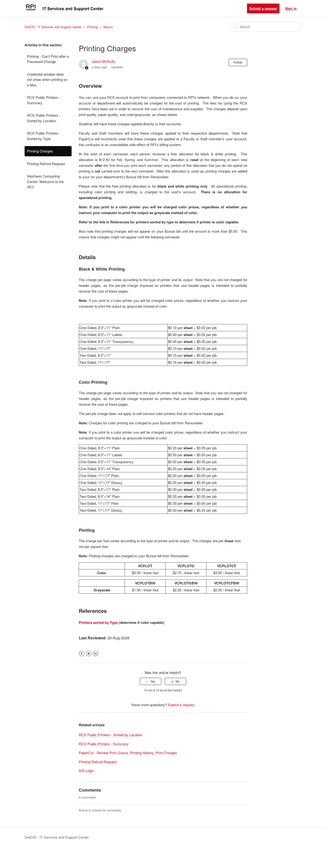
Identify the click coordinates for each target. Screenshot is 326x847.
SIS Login (86, 770)
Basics (108, 27)
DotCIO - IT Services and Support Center (53, 27)
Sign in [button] (291, 8)
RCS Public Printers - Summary (43, 100)
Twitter (89, 654)
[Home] (64, 10)
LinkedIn (96, 654)
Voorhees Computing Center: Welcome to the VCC (45, 181)
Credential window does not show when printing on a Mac (47, 79)
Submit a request (263, 8)
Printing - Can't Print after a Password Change (48, 59)
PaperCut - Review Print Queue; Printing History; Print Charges (128, 752)
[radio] (150, 681)
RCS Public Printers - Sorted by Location (43, 118)
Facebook (82, 654)
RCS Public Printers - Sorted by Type (43, 136)
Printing (92, 27)
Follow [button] (238, 62)
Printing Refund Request (46, 163)
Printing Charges (40, 150)
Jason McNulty (103, 61)
